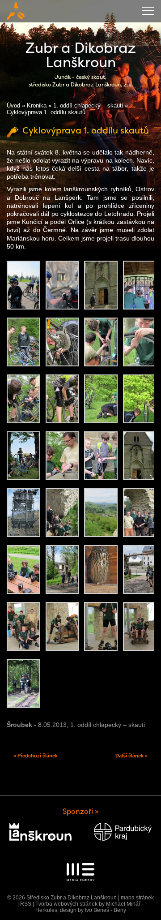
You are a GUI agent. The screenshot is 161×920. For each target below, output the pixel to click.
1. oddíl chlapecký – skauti (88, 105)
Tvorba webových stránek (66, 904)
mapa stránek (137, 897)
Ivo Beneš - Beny (105, 910)
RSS (25, 904)
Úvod (13, 105)
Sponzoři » (81, 811)
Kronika (37, 105)
